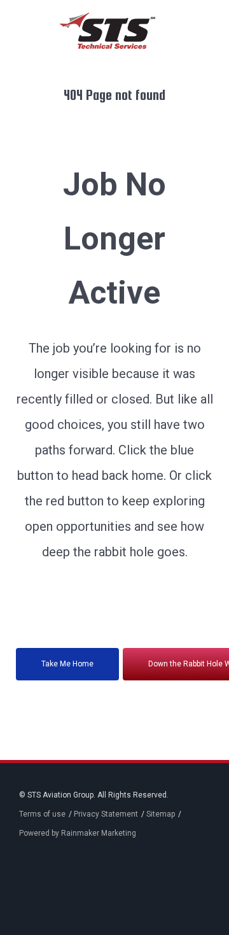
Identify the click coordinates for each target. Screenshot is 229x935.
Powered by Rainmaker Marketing (77, 833)
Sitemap (160, 814)
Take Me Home (67, 663)
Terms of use (42, 814)
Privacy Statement (106, 814)
